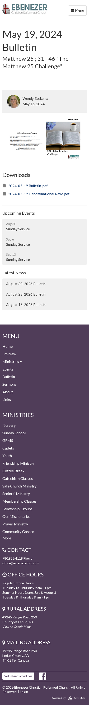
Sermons (9, 384)
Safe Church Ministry (19, 486)
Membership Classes (19, 501)
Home (7, 346)
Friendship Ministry (18, 463)
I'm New (9, 354)
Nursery (9, 425)
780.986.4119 (12, 558)
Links (6, 399)
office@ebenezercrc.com (20, 563)
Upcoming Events (18, 213)
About (7, 392)
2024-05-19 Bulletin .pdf (28, 186)
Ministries (11, 361)
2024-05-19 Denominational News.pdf (39, 194)
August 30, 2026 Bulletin (26, 284)
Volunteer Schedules (18, 676)
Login (24, 692)
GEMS (7, 440)
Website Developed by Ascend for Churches (44, 697)
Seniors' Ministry (16, 493)
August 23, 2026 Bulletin (26, 294)
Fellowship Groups (17, 508)
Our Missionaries (16, 516)
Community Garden (18, 531)
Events (7, 369)
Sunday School (14, 433)
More (6, 538)
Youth (7, 455)
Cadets (8, 448)
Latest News (14, 272)
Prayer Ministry (15, 524)
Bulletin (8, 376)
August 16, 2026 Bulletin (26, 304)
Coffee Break (13, 470)
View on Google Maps (16, 627)
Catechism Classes (17, 478)
